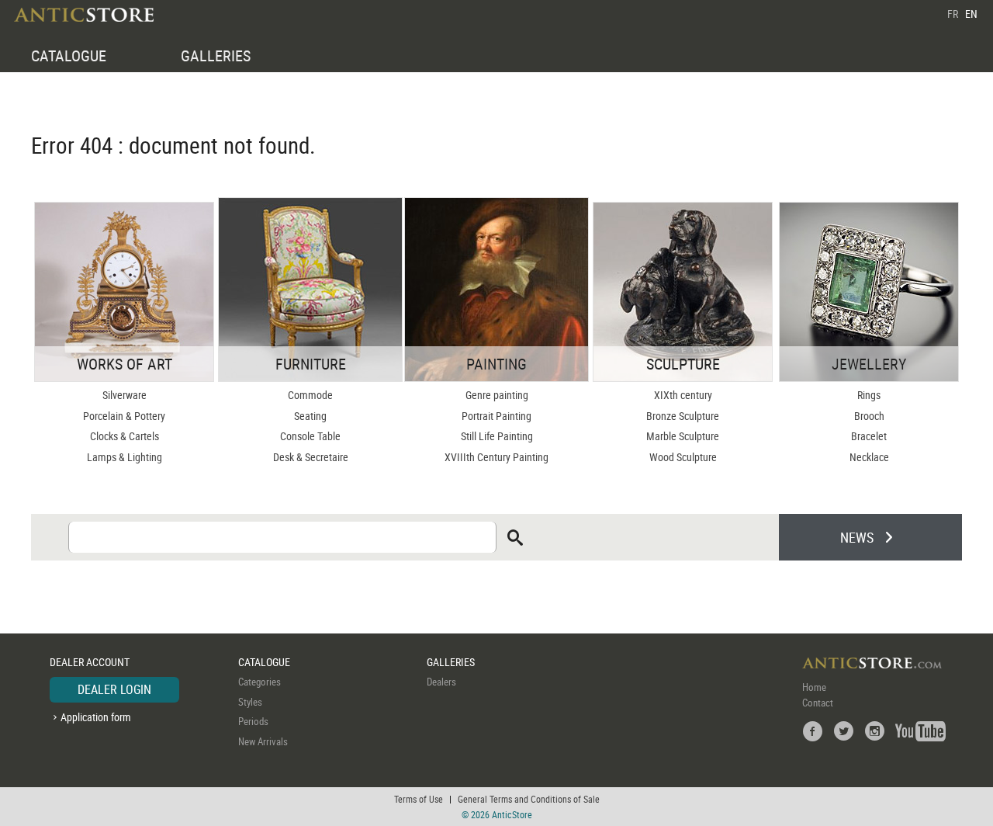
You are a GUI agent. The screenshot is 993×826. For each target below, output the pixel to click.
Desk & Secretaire (310, 456)
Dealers (441, 682)
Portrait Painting (496, 415)
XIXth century (683, 394)
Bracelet (869, 436)
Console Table (310, 436)
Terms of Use (418, 799)
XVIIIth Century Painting (496, 456)
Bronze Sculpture (682, 415)
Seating (310, 415)
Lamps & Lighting (124, 456)
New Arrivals (263, 741)
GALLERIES (216, 55)
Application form (96, 717)
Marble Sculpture (682, 436)
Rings (869, 394)
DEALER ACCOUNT (90, 661)
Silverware (124, 394)
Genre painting (496, 394)
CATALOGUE (68, 55)
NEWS (857, 537)
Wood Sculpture (683, 456)
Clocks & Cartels (124, 436)
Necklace (869, 456)
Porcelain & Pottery (124, 415)
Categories (259, 682)
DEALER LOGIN (114, 689)
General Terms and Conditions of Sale (529, 799)
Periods (253, 721)
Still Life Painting (497, 436)
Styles (250, 702)
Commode (310, 394)
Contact (817, 703)
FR (952, 13)
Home (814, 687)
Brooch (869, 415)
